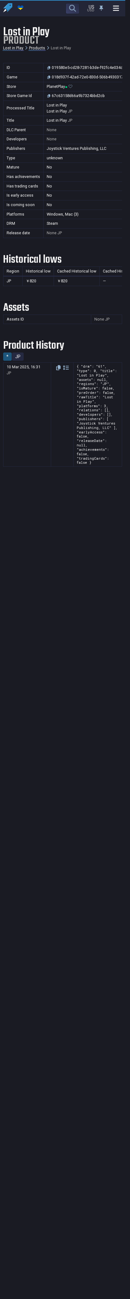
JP (18, 356)
